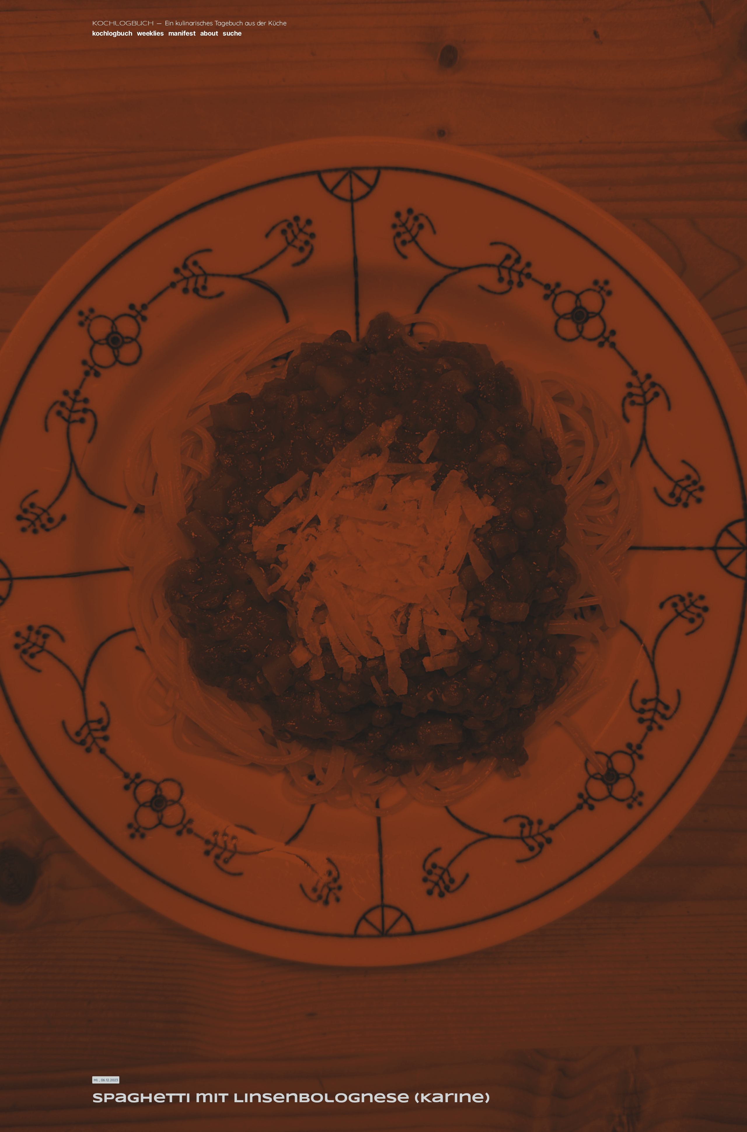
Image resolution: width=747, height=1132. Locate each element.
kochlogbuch (112, 33)
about (209, 33)
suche (232, 33)
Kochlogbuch (122, 23)
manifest (182, 33)
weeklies (150, 33)
